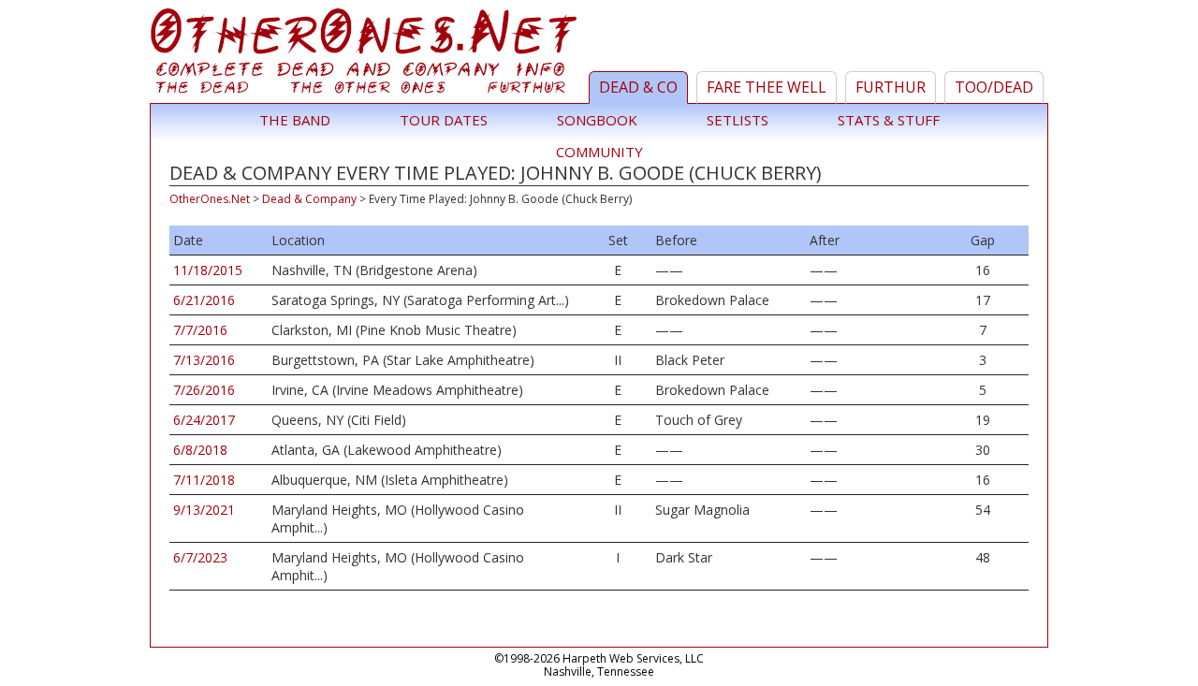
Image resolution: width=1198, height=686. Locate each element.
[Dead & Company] (366, 55)
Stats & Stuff (889, 119)
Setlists (737, 119)
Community (599, 151)
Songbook (597, 119)
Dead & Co (638, 87)
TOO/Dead (994, 87)
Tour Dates (444, 119)
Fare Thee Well (766, 87)
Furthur (890, 87)
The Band (294, 119)
